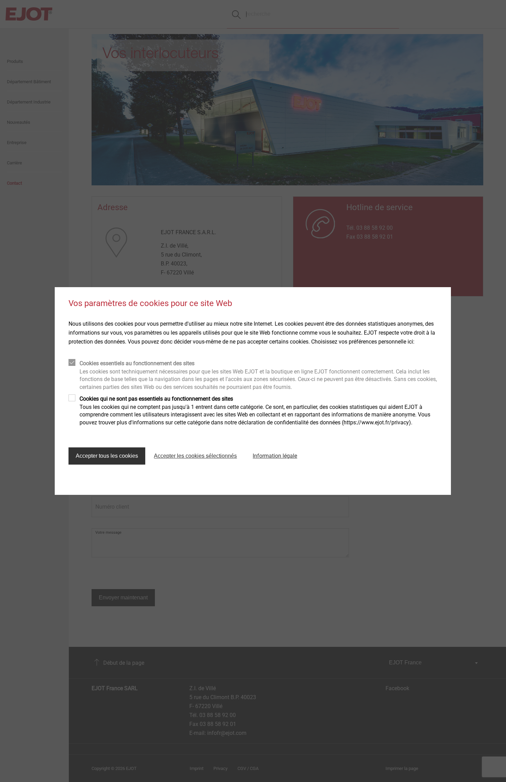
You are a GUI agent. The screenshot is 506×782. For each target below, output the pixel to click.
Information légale (275, 456)
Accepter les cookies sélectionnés (195, 456)
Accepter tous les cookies (107, 456)
